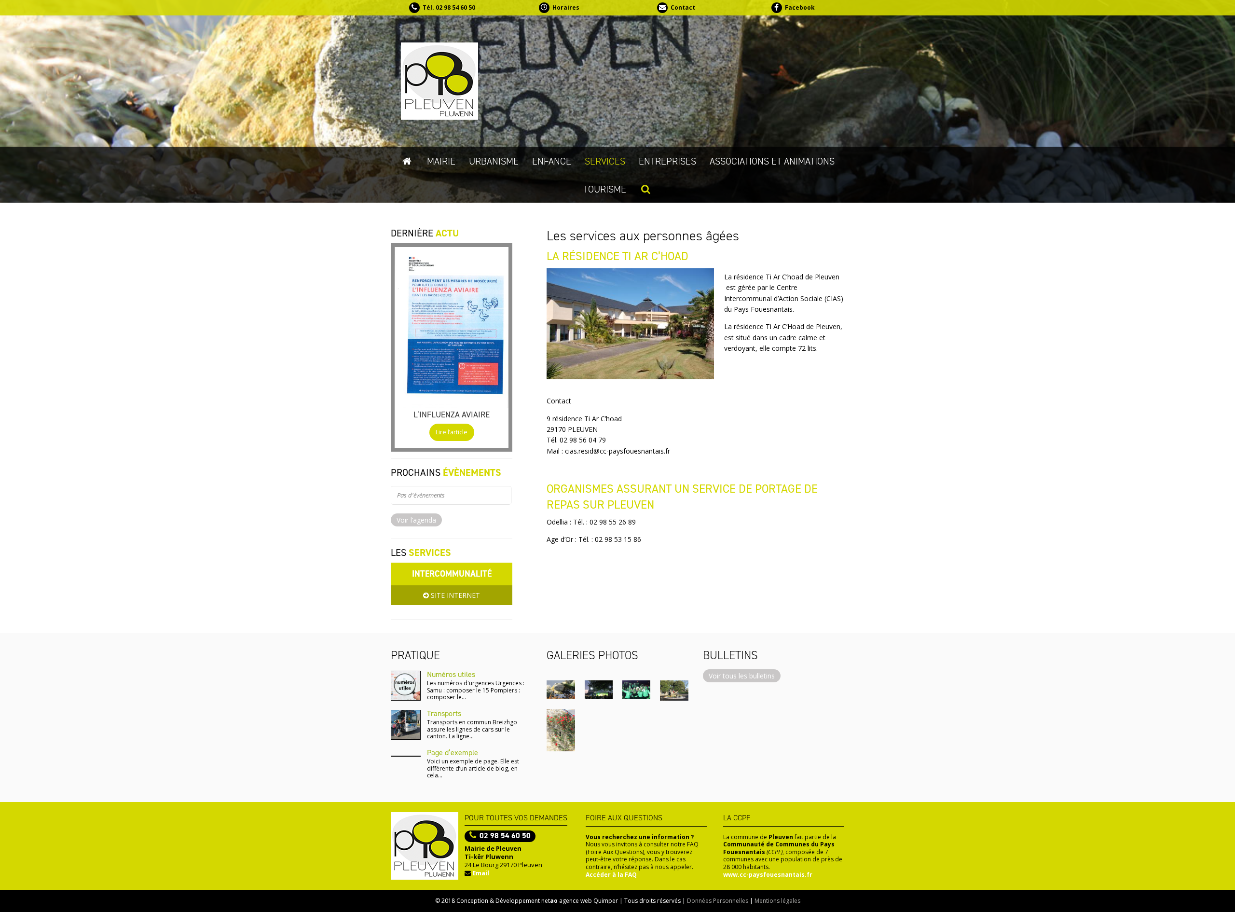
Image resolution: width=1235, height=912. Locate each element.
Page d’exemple (452, 752)
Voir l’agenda (416, 520)
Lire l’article (451, 432)
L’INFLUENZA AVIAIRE (451, 414)
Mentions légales (777, 901)
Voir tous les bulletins (742, 675)
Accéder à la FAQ (611, 875)
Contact (683, 7)
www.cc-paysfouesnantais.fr (767, 875)
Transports (444, 713)
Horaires (565, 7)
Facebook (800, 7)
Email (480, 873)
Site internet (454, 595)
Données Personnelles (717, 901)
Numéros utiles (451, 674)
